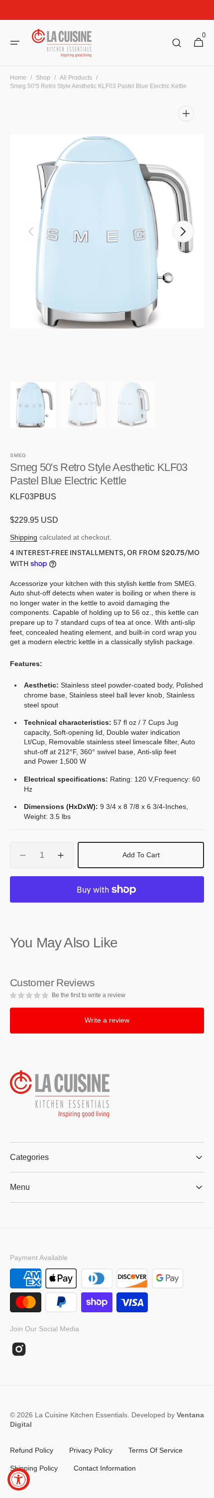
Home (18, 77)
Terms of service (155, 1450)
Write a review (107, 1020)
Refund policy (31, 1450)
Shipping (23, 537)
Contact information (105, 1468)
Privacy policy (90, 1450)
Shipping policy (34, 1468)
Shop (43, 77)
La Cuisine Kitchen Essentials (81, 1415)
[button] (15, 43)
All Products (76, 77)
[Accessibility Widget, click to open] (18, 1479)
